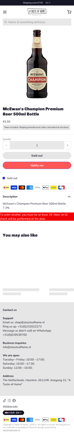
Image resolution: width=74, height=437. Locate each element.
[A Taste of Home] (37, 12)
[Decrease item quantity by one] (6, 145)
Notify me (37, 165)
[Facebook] (14, 400)
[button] (37, 155)
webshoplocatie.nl (11, 430)
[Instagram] (9, 400)
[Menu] (6, 12)
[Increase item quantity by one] (67, 145)
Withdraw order (10, 406)
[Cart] (67, 12)
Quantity (7, 139)
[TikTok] (4, 400)
